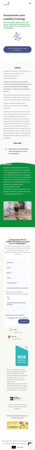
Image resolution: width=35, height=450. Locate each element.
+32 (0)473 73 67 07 (16, 339)
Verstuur (24, 321)
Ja (8, 296)
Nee (9, 299)
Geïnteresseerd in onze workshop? (17, 49)
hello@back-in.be (18, 332)
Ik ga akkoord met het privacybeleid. (18, 318)
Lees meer (20, 447)
